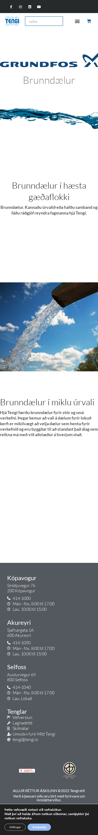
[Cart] (89, 21)
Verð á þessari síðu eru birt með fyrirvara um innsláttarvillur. (49, 798)
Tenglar (17, 711)
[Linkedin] (29, 7)
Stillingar (15, 827)
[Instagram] (20, 7)
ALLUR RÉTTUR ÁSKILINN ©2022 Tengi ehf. (49, 790)
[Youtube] (39, 7)
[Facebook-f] (11, 7)
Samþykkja (39, 827)
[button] (77, 21)
